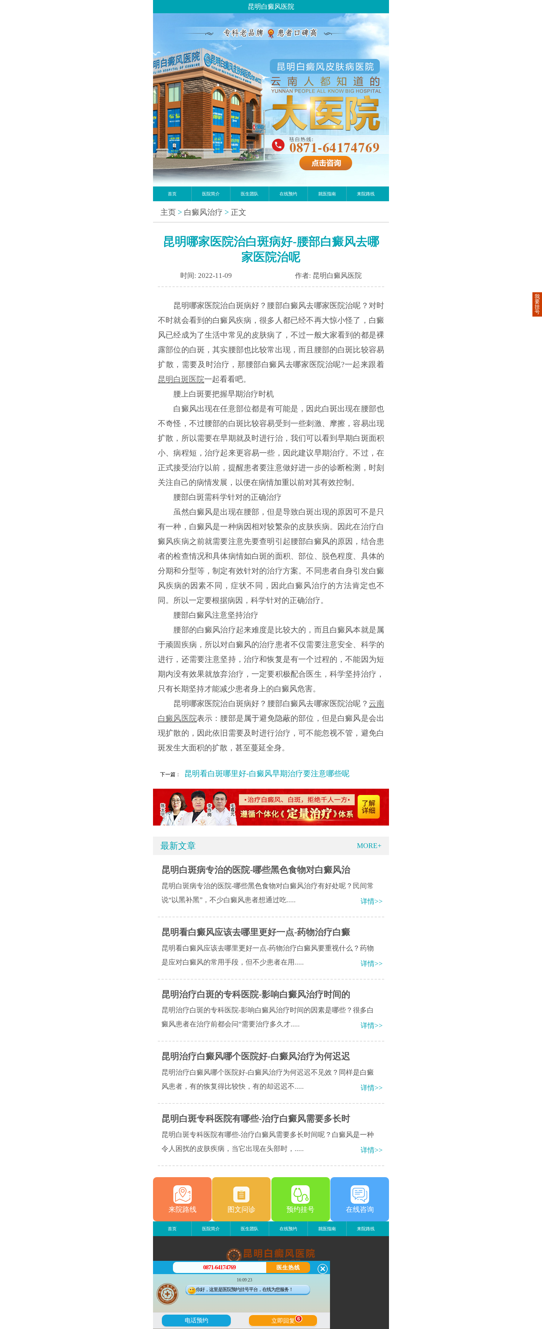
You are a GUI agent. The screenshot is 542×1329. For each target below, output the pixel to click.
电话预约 (196, 1320)
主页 (168, 212)
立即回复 (285, 1320)
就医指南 (327, 193)
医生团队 (249, 193)
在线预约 (288, 193)
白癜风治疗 (203, 212)
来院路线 (366, 193)
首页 (172, 193)
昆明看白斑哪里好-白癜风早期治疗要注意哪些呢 (267, 773)
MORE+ (369, 846)
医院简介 (211, 193)
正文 (238, 212)
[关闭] (322, 1268)
